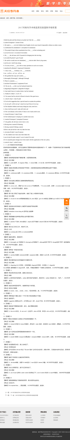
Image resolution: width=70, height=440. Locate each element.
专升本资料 (19, 18)
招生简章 (65, 32)
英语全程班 (29, 415)
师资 (51, 11)
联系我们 (2, 420)
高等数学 (43, 417)
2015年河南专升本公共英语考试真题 (20, 392)
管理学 (42, 420)
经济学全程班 (29, 422)
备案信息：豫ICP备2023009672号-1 (42, 432)
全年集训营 (16, 415)
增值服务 (55, 420)
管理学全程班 (29, 420)
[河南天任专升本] (13, 10)
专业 (61, 11)
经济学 (42, 422)
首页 (33, 11)
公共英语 (43, 415)
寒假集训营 (16, 420)
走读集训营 (16, 422)
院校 (56, 11)
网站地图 (2, 422)
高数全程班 (29, 417)
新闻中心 (2, 417)
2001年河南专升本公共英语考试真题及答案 (26, 395)
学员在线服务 (57, 415)
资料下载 (12, 18)
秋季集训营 (16, 417)
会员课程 (55, 417)
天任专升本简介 (4, 415)
